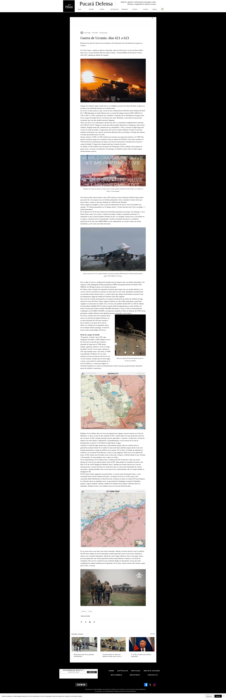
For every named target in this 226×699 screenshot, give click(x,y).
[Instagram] (154, 684)
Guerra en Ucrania (85, 616)
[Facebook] (146, 684)
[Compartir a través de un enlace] (94, 622)
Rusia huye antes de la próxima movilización (84, 655)
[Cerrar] (224, 696)
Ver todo (152, 633)
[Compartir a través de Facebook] (81, 622)
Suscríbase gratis (73, 670)
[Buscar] (162, 9)
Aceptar (218, 696)
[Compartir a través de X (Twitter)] (85, 622)
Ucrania (84, 611)
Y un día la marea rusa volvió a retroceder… (141, 655)
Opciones (209, 696)
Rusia (90, 611)
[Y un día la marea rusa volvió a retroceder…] (141, 644)
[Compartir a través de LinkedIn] (90, 622)
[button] (92, 9)
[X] (150, 684)
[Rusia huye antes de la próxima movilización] (84, 644)
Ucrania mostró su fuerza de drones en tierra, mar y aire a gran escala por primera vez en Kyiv (112, 655)
